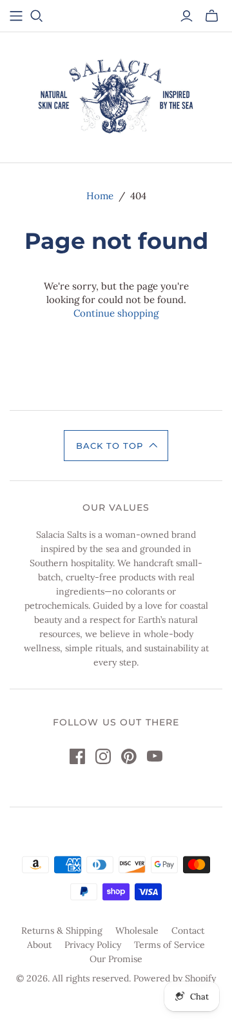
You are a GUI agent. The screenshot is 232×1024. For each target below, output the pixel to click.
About (39, 944)
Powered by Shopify (174, 978)
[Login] (186, 16)
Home (99, 196)
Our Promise (116, 959)
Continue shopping (116, 313)
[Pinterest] (129, 756)
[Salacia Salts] (116, 95)
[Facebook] (77, 756)
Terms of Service (169, 944)
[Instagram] (103, 756)
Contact (187, 930)
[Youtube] (154, 756)
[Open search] (36, 16)
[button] (116, 445)
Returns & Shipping (61, 930)
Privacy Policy (92, 944)
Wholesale (137, 930)
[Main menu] (16, 16)
